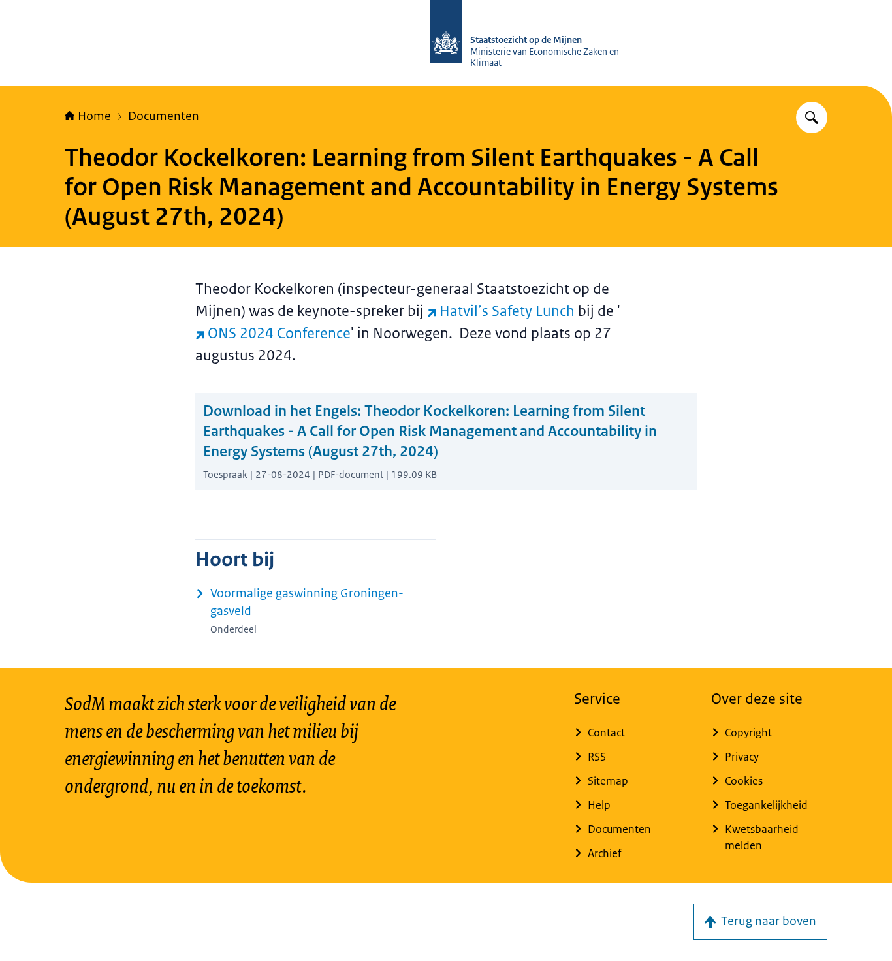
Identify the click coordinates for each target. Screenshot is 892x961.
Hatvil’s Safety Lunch (507, 311)
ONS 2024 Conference (279, 333)
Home (94, 116)
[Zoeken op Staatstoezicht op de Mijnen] (811, 117)
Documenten (163, 116)
